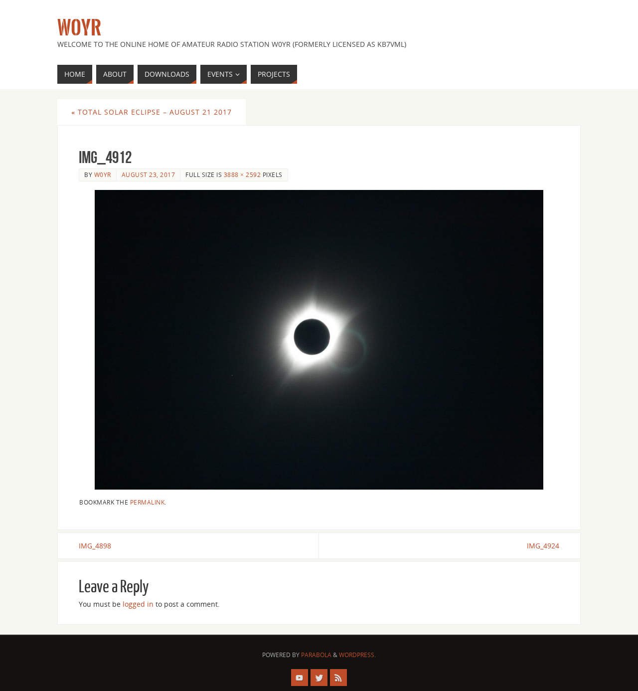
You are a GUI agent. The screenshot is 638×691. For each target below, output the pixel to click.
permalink (147, 502)
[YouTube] (299, 677)
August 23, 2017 (148, 174)
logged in (138, 604)
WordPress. (357, 655)
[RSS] (338, 677)
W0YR (79, 28)
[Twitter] (319, 677)
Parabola (316, 655)
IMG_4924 (543, 545)
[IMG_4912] (319, 339)
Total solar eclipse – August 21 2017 (151, 112)
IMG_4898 (95, 545)
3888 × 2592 (242, 174)
